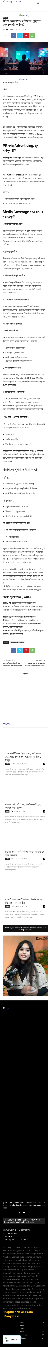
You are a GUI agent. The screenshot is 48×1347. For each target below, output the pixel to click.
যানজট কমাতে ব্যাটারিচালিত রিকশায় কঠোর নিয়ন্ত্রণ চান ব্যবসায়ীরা (23, 901)
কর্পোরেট (5, 18)
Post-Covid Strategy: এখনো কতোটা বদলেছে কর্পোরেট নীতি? (35, 664)
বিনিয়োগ (8, 764)
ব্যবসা (7, 811)
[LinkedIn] (28, 1212)
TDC (6, 29)
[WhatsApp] (32, 35)
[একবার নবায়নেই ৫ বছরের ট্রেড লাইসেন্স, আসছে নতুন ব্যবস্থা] (25, 791)
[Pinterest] (26, 35)
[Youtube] (24, 1212)
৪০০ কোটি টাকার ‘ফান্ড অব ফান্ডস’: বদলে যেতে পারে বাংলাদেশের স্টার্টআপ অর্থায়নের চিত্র (23, 757)
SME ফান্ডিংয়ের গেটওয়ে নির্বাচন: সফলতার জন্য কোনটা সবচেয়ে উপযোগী (12, 664)
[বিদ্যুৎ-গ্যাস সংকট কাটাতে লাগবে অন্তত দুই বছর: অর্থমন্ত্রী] (25, 838)
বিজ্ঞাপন (25, 674)
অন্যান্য (7, 906)
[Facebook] (13, 35)
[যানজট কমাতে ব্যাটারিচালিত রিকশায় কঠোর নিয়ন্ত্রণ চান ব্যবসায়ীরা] (25, 886)
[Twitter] (20, 35)
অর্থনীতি (7, 859)
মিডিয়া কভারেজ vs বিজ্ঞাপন (17, 643)
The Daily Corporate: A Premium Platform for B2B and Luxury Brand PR (25, 928)
